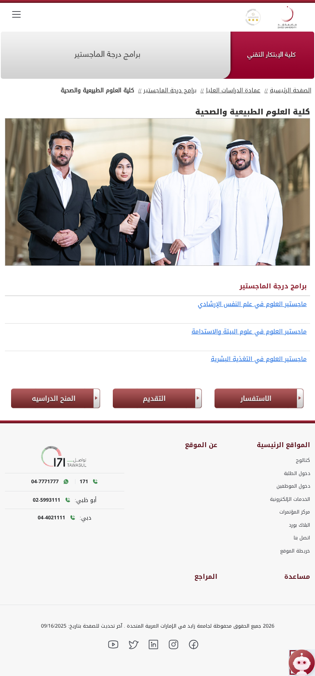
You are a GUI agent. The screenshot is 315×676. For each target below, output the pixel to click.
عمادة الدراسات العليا (233, 90)
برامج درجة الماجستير (170, 90)
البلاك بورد (299, 525)
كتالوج (303, 460)
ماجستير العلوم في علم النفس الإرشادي (252, 303)
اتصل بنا (302, 537)
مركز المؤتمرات (294, 512)
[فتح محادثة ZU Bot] (301, 662)
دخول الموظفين (293, 486)
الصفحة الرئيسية (290, 90)
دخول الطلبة (297, 473)
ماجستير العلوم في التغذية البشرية (259, 358)
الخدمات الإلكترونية (290, 499)
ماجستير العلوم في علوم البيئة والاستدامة (249, 331)
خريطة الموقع (295, 551)
